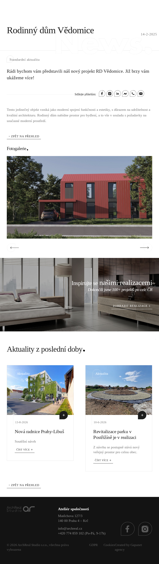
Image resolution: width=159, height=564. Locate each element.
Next (146, 247)
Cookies (109, 545)
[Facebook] (102, 93)
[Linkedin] (117, 93)
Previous (13, 247)
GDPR (93, 545)
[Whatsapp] (133, 93)
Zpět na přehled (25, 136)
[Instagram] (110, 93)
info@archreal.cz (70, 528)
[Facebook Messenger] (125, 93)
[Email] (141, 93)
